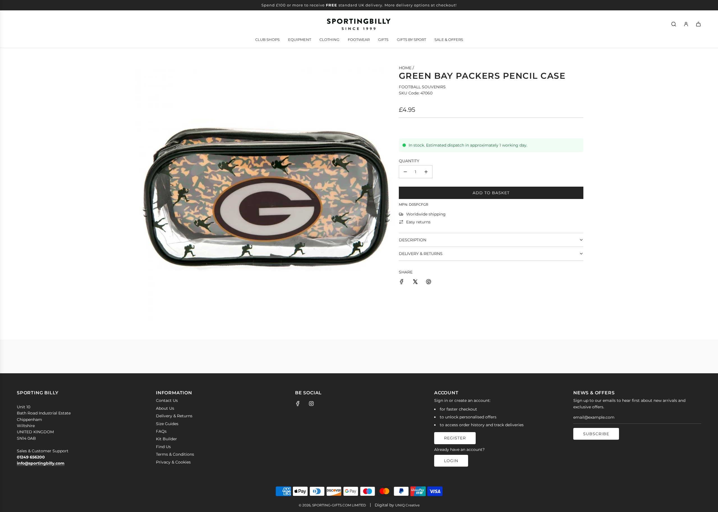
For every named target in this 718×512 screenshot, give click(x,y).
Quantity (409, 160)
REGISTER (455, 438)
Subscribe (596, 433)
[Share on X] (415, 282)
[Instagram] (311, 403)
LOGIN (451, 460)
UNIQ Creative (407, 505)
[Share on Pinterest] (428, 282)
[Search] (674, 24)
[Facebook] (298, 403)
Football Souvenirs (422, 86)
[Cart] (698, 24)
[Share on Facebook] (401, 282)
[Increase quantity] (426, 172)
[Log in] (686, 24)
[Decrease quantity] (405, 172)
